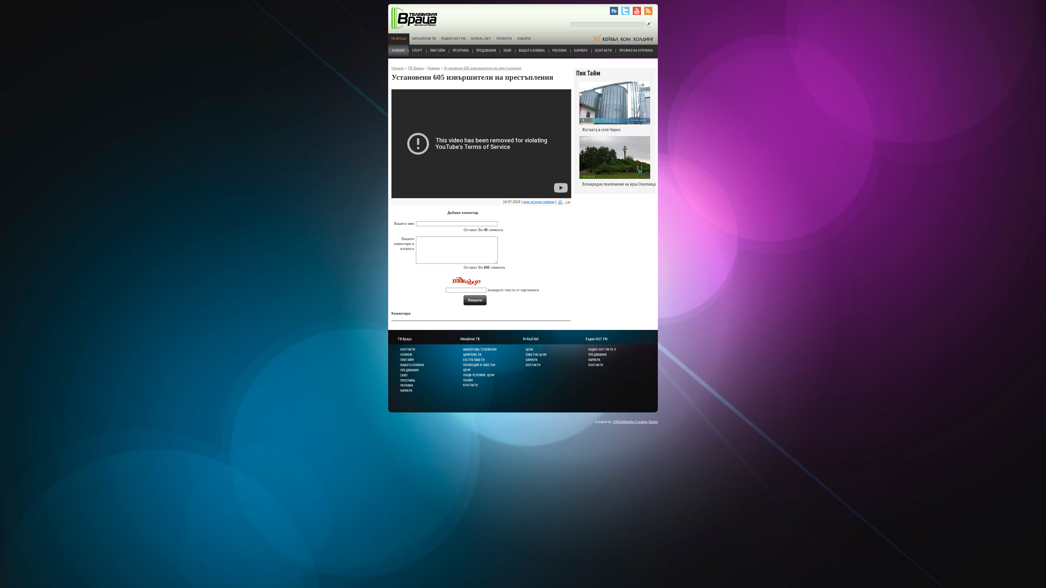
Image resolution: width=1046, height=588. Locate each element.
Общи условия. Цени (478, 375)
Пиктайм (437, 50)
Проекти (504, 39)
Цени (529, 349)
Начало (397, 68)
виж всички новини (538, 202)
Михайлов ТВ (424, 39)
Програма (461, 50)
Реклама (559, 50)
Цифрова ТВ (472, 354)
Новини (398, 50)
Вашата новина (532, 50)
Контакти (603, 50)
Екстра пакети (474, 360)
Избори (524, 39)
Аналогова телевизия (480, 349)
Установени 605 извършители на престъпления (482, 68)
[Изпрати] (567, 202)
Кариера (581, 50)
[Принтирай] (560, 202)
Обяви (468, 380)
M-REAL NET (481, 39)
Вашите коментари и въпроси (404, 244)
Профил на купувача (636, 50)
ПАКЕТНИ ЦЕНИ (536, 354)
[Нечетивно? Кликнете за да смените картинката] (465, 280)
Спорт (417, 50)
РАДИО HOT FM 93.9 (602, 349)
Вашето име (404, 224)
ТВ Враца (399, 39)
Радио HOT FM (453, 39)
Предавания (486, 50)
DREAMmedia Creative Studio (635, 422)
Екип (507, 50)
